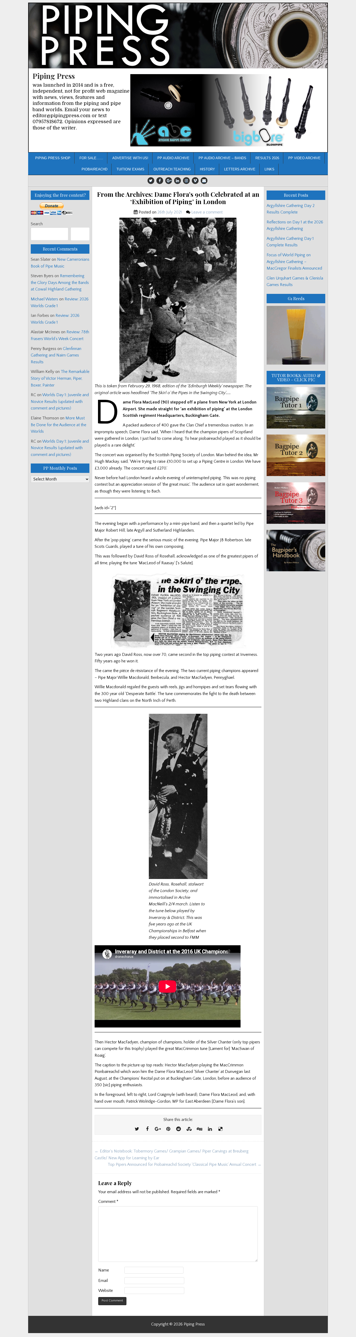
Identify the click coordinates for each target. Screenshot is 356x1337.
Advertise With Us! (130, 158)
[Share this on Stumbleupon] (189, 1129)
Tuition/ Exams (130, 169)
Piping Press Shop (52, 158)
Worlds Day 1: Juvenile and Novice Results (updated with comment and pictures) (60, 402)
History (207, 169)
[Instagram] (186, 180)
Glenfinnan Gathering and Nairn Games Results (56, 355)
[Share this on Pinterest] (168, 1129)
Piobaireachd (94, 169)
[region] (226, 110)
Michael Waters (44, 299)
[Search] (80, 234)
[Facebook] (159, 180)
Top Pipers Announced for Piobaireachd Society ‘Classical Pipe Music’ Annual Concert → (184, 1164)
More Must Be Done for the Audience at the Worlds (58, 425)
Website (105, 1290)
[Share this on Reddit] (178, 1129)
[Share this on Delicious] (220, 1129)
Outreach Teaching (172, 169)
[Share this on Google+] (158, 1129)
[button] (226, 110)
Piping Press (54, 76)
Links (269, 169)
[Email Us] (204, 180)
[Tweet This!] (137, 1129)
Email (103, 1280)
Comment (108, 1201)
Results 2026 (267, 158)
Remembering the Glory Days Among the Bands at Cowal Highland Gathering (60, 283)
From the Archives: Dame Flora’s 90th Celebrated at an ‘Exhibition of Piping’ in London (178, 198)
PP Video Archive (304, 158)
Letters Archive (239, 169)
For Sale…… (91, 158)
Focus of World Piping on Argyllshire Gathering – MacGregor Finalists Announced (294, 262)
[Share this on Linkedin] (210, 1129)
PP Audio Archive (173, 158)
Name (103, 1270)
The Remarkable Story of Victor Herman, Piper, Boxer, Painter (60, 378)
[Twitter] (151, 180)
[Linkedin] (177, 180)
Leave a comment (207, 212)
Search (37, 224)
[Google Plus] (168, 180)
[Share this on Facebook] (147, 1129)
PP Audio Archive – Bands (222, 158)
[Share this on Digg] (199, 1129)
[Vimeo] (195, 180)
